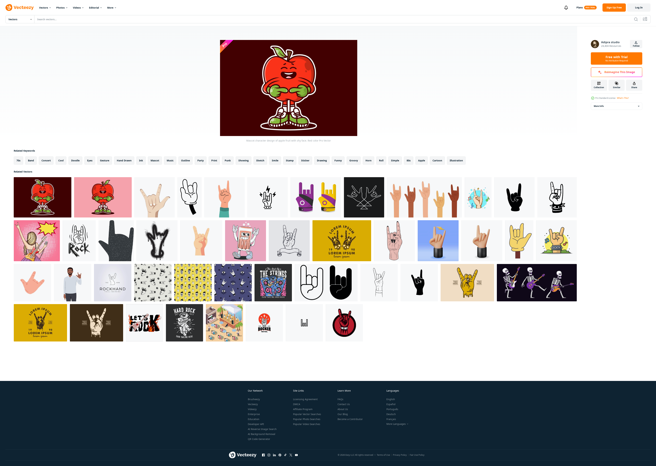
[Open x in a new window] (290, 454)
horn (368, 160)
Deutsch (391, 414)
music (170, 160)
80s (409, 160)
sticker (305, 160)
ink (141, 160)
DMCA (296, 404)
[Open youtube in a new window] (296, 454)
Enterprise (254, 414)
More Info (599, 106)
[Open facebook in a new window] (263, 454)
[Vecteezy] (19, 7)
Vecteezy (253, 404)
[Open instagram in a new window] (269, 454)
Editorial (94, 7)
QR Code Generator (259, 439)
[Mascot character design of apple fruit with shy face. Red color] (42, 197)
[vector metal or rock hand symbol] (394, 240)
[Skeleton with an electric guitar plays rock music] (537, 282)
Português (392, 409)
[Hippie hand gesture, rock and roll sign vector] (519, 240)
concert (46, 160)
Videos (77, 7)
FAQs (340, 399)
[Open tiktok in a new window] (285, 454)
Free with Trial (616, 58)
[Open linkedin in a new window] (274, 454)
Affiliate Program (302, 409)
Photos (60, 7)
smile (275, 160)
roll (381, 160)
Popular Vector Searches (307, 414)
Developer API (256, 424)
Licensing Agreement (305, 399)
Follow (636, 45)
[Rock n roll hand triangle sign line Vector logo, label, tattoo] (364, 197)
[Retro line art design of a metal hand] (40, 322)
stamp (290, 160)
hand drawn (124, 160)
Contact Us (344, 404)
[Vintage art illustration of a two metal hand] (341, 240)
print (214, 160)
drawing (322, 160)
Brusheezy (254, 399)
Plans (579, 7)
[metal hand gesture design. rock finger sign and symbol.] (419, 282)
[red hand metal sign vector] (344, 322)
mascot (155, 160)
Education (253, 419)
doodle (75, 160)
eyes (89, 160)
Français (391, 419)
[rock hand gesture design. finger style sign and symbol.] (514, 197)
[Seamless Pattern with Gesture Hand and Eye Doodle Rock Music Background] (233, 282)
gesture (104, 160)
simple (395, 160)
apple (421, 160)
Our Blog (343, 414)
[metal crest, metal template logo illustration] (289, 240)
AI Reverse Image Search (262, 429)
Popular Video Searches (306, 424)
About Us (343, 409)
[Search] (636, 19)
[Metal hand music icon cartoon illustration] (478, 197)
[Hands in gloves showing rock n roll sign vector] (316, 197)
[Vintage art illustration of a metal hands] (467, 282)
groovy (353, 160)
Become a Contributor (350, 419)
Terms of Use (383, 454)
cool (61, 160)
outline (185, 160)
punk (228, 160)
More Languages (396, 424)
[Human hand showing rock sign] (224, 197)
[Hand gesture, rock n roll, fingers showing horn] (190, 197)
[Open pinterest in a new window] (280, 454)
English (390, 399)
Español (390, 404)
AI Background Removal (261, 434)
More (110, 7)
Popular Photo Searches (306, 419)
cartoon (437, 160)
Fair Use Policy (417, 454)
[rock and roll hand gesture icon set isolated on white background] (326, 282)
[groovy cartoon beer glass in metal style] (245, 240)
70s (18, 160)
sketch (260, 160)
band (31, 160)
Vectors (43, 7)
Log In (639, 7)
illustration (456, 160)
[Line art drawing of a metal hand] (96, 322)
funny (338, 160)
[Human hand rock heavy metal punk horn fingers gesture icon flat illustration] (32, 282)
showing (243, 160)
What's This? (623, 98)
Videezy (252, 409)
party (200, 160)
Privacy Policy (400, 454)
